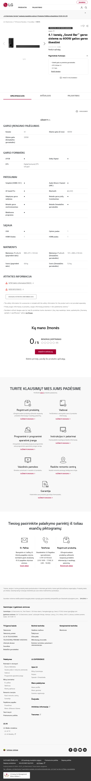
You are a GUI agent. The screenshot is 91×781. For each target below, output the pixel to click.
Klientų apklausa (9, 689)
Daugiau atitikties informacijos (21, 297)
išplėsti (87, 56)
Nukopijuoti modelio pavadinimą (53, 31)
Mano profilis (35, 687)
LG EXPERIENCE (37, 659)
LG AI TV (7, 731)
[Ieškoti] (86, 7)
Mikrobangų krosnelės (39, 640)
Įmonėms (82, 2)
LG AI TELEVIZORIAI (10, 636)
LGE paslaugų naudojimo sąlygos (31, 760)
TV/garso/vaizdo (10, 626)
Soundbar (6, 646)
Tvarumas (35, 714)
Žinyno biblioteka (10, 667)
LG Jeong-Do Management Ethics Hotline (18, 775)
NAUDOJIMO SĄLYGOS (26, 763)
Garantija (7, 698)
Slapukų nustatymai (9, 763)
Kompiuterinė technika (68, 626)
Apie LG (34, 667)
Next (44, 43)
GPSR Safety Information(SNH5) (20, 283)
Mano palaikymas (38, 683)
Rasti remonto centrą (11, 695)
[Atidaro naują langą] (70, 750)
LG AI (5, 724)
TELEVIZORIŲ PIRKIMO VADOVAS (15, 640)
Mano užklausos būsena (12, 708)
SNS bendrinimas (87, 26)
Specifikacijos (17, 96)
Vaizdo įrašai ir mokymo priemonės (16, 670)
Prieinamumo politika (10, 715)
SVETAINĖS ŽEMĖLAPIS (10, 760)
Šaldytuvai (35, 633)
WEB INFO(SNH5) (15, 289)
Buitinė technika (37, 626)
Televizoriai (7, 630)
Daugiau (83, 599)
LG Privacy (29, 313)
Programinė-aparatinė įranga (13, 676)
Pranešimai (8, 705)
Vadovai (7, 673)
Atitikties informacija (39, 707)
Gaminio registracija (37, 693)
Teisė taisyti (7, 712)
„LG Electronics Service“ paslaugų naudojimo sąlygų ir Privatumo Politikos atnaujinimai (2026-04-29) (35, 16)
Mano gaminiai (36, 690)
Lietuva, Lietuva (12, 750)
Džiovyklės (35, 636)
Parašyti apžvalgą (54, 49)
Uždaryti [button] (44, 120)
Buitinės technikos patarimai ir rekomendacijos (41, 644)
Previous (4, 43)
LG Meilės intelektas (10, 728)
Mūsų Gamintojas (37, 671)
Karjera (33, 674)
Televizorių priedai (9, 633)
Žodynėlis (35, 699)
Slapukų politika (66, 760)
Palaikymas (73, 96)
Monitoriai (63, 630)
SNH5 (42, 393)
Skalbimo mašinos (37, 630)
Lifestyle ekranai (8, 643)
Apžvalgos (45, 96)
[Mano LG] (81, 7)
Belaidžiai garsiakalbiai (10, 649)
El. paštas (7, 683)
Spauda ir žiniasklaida (38, 677)
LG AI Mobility (9, 734)
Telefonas (7, 686)
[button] (24, 43)
